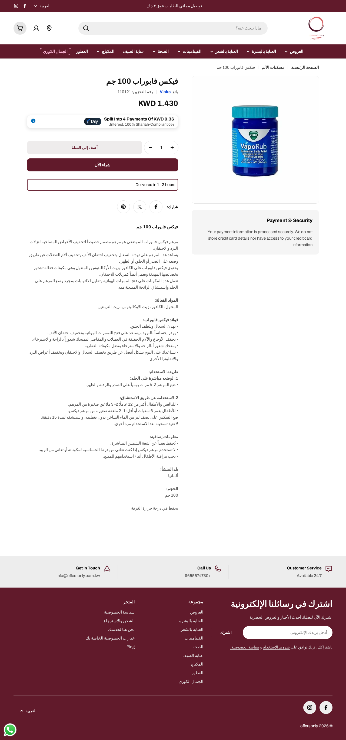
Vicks (165, 92)
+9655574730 (198, 575)
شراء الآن (103, 165)
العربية (45, 6)
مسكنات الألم (273, 67)
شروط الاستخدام (276, 647)
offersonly (309, 726)
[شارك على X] (139, 206)
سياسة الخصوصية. (244, 647)
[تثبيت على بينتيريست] (123, 206)
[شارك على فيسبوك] (155, 206)
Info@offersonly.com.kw (78, 575)
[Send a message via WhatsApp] (10, 729)
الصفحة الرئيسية (305, 67)
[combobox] (173, 28)
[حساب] (36, 28)
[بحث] (86, 28)
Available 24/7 (309, 575)
